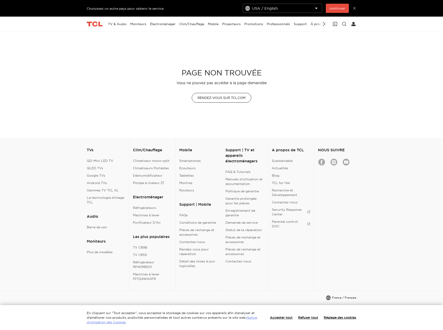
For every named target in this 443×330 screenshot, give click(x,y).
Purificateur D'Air (147, 222)
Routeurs (186, 190)
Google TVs (96, 175)
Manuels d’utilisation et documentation (244, 181)
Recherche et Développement (284, 192)
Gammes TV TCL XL (103, 190)
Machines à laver (146, 215)
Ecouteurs (187, 168)
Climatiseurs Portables (151, 168)
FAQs (183, 215)
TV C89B (140, 247)
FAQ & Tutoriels (238, 172)
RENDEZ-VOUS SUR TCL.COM (221, 98)
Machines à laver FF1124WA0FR (146, 276)
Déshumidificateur (147, 175)
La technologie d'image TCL (105, 200)
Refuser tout (308, 317)
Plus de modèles (100, 252)
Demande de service (241, 222)
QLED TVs (95, 168)
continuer (337, 8)
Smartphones (190, 161)
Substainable (282, 161)
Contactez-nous (192, 242)
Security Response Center (287, 212)
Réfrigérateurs (144, 208)
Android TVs (97, 183)
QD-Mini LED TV (100, 161)
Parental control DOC (285, 224)
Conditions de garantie (197, 222)
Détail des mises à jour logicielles (197, 263)
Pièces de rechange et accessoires (196, 232)
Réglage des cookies (340, 317)
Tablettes (186, 175)
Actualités (280, 168)
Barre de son (97, 227)
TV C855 (140, 255)
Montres (185, 183)
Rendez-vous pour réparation (194, 251)
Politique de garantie (242, 191)
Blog (275, 175)
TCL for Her (281, 183)
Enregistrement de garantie (240, 212)
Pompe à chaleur (146, 183)
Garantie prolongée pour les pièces (241, 200)
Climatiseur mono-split (151, 161)
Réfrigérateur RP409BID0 (143, 264)
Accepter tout (281, 317)
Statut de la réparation (243, 230)
